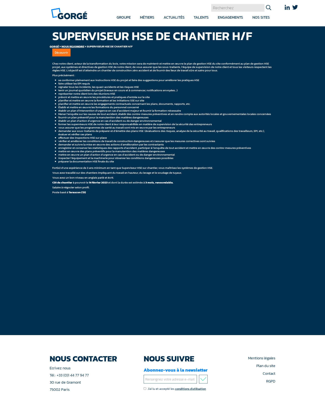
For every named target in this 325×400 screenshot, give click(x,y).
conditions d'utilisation (190, 388)
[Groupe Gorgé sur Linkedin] (287, 7)
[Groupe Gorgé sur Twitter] (295, 7)
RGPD (270, 381)
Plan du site (265, 366)
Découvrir (61, 52)
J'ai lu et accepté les (177, 388)
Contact (269, 373)
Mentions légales (261, 358)
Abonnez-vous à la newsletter (176, 370)
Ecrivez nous (60, 368)
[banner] (69, 13)
